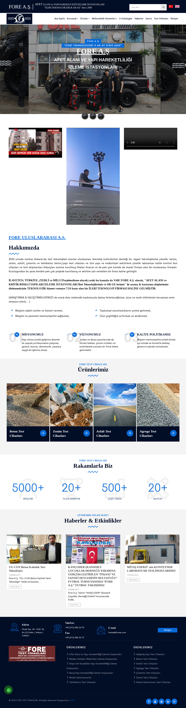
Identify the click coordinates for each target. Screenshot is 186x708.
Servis (149, 18)
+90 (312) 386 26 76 (74, 627)
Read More (15, 587)
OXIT (72, 700)
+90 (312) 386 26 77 (74, 637)
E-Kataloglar (125, 18)
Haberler (139, 18)
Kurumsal (71, 18)
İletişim (174, 18)
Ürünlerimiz (81, 70)
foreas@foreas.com (117, 632)
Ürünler (84, 18)
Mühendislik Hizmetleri (104, 18)
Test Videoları (161, 18)
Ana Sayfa (59, 18)
